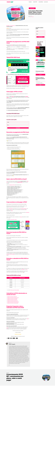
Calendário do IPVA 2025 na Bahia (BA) (12, 296)
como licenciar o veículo (13, 219)
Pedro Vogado (32, 16)
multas (28, 85)
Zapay (27, 318)
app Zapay (23, 269)
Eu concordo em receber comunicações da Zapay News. (40, 83)
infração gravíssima (23, 208)
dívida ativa (27, 212)
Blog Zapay (8, 25)
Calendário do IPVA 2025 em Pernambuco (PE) (13, 297)
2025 (8, 338)
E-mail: (8, 122)
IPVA (16, 338)
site (26, 269)
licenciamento (11, 208)
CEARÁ (14, 338)
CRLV (12, 210)
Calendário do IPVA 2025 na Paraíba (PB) (12, 298)
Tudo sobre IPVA (32, 8)
